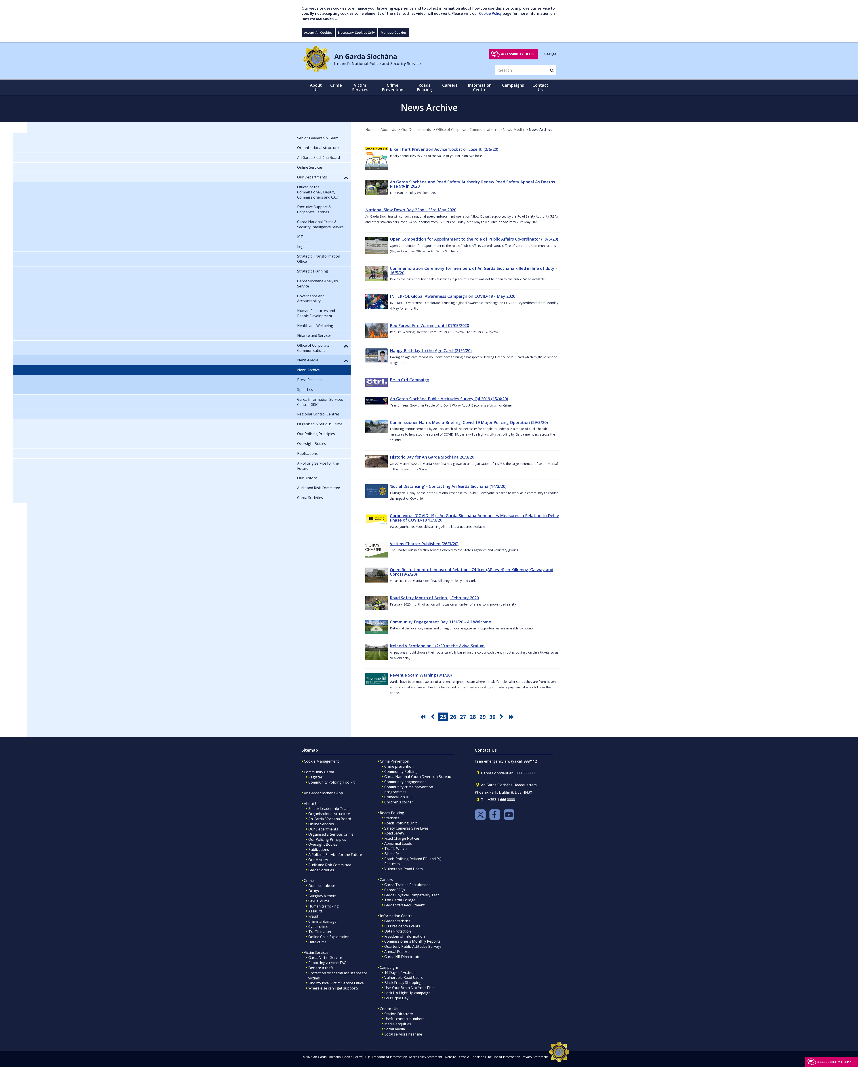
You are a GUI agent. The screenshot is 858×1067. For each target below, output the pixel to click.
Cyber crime (318, 926)
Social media (394, 1029)
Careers (386, 879)
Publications (318, 849)
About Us (388, 129)
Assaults (315, 911)
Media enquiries (397, 1023)
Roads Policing (392, 812)
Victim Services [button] (360, 87)
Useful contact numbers (404, 1018)
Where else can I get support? (333, 988)
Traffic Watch (395, 848)
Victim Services (316, 952)
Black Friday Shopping (402, 982)
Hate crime (317, 941)
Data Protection (397, 931)
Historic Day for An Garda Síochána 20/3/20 (432, 457)
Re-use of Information (504, 1057)
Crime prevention (399, 766)
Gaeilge (550, 53)
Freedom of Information (404, 936)
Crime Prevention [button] (392, 87)
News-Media (513, 129)
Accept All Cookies (318, 32)
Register (315, 777)
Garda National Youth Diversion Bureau (417, 776)
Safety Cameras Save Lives (406, 828)
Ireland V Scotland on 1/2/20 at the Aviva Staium (437, 645)
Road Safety (394, 833)
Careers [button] (449, 85)
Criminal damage (322, 921)
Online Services (321, 824)
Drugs (313, 890)
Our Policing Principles (327, 839)
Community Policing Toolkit (331, 782)
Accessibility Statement (425, 1057)
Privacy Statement (535, 1057)
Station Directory (398, 1013)
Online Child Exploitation (328, 936)
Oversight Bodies (322, 844)
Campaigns (389, 967)
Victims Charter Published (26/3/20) (424, 543)
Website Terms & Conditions (465, 1057)
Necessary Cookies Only (356, 32)
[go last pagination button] (512, 717)
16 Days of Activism (400, 972)
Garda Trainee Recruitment (407, 884)
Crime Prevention (394, 761)
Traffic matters (320, 931)
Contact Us (389, 1008)
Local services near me (403, 1034)
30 (492, 716)
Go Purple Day (396, 998)
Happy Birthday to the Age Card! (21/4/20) (431, 350)
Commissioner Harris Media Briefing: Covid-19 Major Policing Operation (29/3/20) (469, 422)
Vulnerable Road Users (403, 868)
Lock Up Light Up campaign (407, 992)
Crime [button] (336, 85)
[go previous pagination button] (433, 717)
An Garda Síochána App (323, 792)
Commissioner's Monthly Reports (412, 941)
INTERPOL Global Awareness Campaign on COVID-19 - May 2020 (452, 296)
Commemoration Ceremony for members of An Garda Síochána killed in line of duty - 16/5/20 (473, 270)
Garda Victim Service (325, 957)
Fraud (313, 916)
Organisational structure (329, 813)
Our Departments (416, 129)
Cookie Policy (490, 13)
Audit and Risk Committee (329, 864)
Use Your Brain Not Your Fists (409, 987)
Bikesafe (391, 853)
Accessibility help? (517, 54)
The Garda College (399, 899)
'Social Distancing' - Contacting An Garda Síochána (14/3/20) (448, 486)
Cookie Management (321, 761)
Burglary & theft (322, 895)
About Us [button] (316, 87)
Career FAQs (394, 889)
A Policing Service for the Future (335, 854)
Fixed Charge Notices (402, 838)
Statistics (391, 817)
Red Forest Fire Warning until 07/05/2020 (429, 325)
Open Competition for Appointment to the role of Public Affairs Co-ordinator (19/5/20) (474, 239)
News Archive (541, 129)
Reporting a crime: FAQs (328, 962)
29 (482, 716)
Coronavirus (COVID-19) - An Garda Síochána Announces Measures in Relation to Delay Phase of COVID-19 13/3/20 (474, 518)
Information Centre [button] (480, 87)
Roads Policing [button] (424, 87)
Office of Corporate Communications (467, 129)
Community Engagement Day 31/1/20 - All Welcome (440, 622)
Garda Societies (321, 870)
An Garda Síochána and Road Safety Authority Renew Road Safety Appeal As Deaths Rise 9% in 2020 (472, 184)
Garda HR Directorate (402, 956)
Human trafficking (323, 906)
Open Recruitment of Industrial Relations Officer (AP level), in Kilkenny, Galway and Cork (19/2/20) (471, 572)
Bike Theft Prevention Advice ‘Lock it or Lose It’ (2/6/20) (444, 149)
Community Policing (401, 771)
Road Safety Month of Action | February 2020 (434, 597)
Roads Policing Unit (400, 823)
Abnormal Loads (398, 843)
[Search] (552, 70)
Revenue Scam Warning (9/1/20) (421, 675)
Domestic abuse (321, 885)
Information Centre (396, 915)
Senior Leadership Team (328, 808)
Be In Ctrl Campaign (409, 379)
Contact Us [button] (540, 87)
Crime (309, 880)
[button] (346, 177)
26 (453, 716)
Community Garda (319, 771)
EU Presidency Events (402, 926)
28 (473, 716)
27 (463, 716)
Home (370, 129)
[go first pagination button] (423, 717)
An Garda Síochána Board (329, 818)
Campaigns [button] (513, 85)
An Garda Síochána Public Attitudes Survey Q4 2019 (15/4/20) (449, 398)
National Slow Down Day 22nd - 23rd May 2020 (410, 209)
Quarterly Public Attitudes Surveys (413, 946)
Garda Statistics (397, 920)
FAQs (366, 1057)
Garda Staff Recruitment (404, 905)
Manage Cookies (393, 32)
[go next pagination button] (502, 717)
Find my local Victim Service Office (336, 983)
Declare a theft (320, 967)
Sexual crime (318, 901)
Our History (318, 859)
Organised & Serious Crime (330, 834)
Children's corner (398, 802)
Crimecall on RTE (398, 796)
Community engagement (405, 781)
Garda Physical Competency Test (411, 895)
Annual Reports (397, 951)
